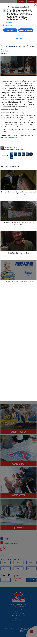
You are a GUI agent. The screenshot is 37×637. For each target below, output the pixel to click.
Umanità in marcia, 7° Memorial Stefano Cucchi (18, 282)
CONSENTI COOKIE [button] (25, 30)
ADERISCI (31, 1)
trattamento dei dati (18, 580)
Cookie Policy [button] (8, 22)
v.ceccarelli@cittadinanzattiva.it (14, 149)
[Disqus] (18, 318)
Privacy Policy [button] (8, 25)
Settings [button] (18, 38)
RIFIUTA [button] (10, 30)
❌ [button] (35, 5)
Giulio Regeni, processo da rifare (18, 253)
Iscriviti (31, 580)
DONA (21, 1)
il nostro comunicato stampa (15, 135)
